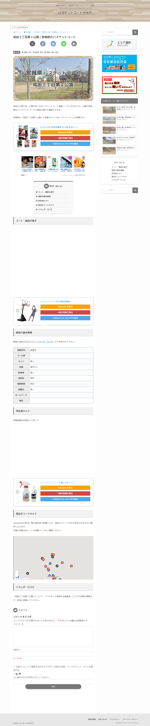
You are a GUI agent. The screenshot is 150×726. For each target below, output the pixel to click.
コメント (18, 624)
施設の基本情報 (44, 196)
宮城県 (18, 52)
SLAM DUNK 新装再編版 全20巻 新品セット (59, 127)
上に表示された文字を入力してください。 (32, 677)
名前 (16, 649)
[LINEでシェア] (63, 43)
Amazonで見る (66, 132)
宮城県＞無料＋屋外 (52, 52)
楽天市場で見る (66, 138)
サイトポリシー (115, 719)
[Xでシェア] (32, 43)
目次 (51, 186)
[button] (74, 43)
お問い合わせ (102, 719)
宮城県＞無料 (39, 52)
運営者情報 (92, 719)
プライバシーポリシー (130, 719)
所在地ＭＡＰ (43, 201)
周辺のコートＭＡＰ (46, 205)
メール (17, 658)
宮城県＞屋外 (28, 52)
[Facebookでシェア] (43, 43)
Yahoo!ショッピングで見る (66, 143)
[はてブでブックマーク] (53, 43)
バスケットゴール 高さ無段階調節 (55, 301)
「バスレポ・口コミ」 (45, 341)
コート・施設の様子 (46, 192)
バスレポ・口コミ (45, 209)
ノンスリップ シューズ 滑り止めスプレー (58, 482)
